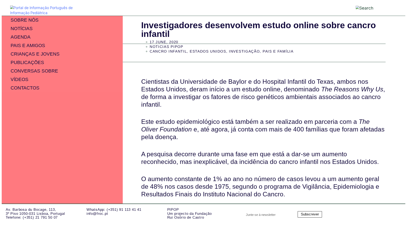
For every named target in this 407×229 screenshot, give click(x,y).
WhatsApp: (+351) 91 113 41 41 (113, 210)
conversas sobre (34, 71)
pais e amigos (28, 45)
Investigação (244, 51)
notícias (22, 28)
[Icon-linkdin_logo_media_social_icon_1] (360, 214)
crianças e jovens (35, 54)
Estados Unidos (208, 51)
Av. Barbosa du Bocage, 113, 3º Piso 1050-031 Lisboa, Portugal (35, 212)
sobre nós (25, 20)
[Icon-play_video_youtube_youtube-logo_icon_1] (394, 214)
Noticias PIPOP (166, 47)
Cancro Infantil (168, 51)
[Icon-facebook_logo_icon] (377, 214)
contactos (25, 88)
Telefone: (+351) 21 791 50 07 (32, 217)
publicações (27, 62)
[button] (387, 8)
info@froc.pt (97, 214)
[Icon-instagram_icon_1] (343, 214)
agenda (21, 37)
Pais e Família (278, 51)
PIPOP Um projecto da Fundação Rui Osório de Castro (189, 213)
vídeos (19, 79)
